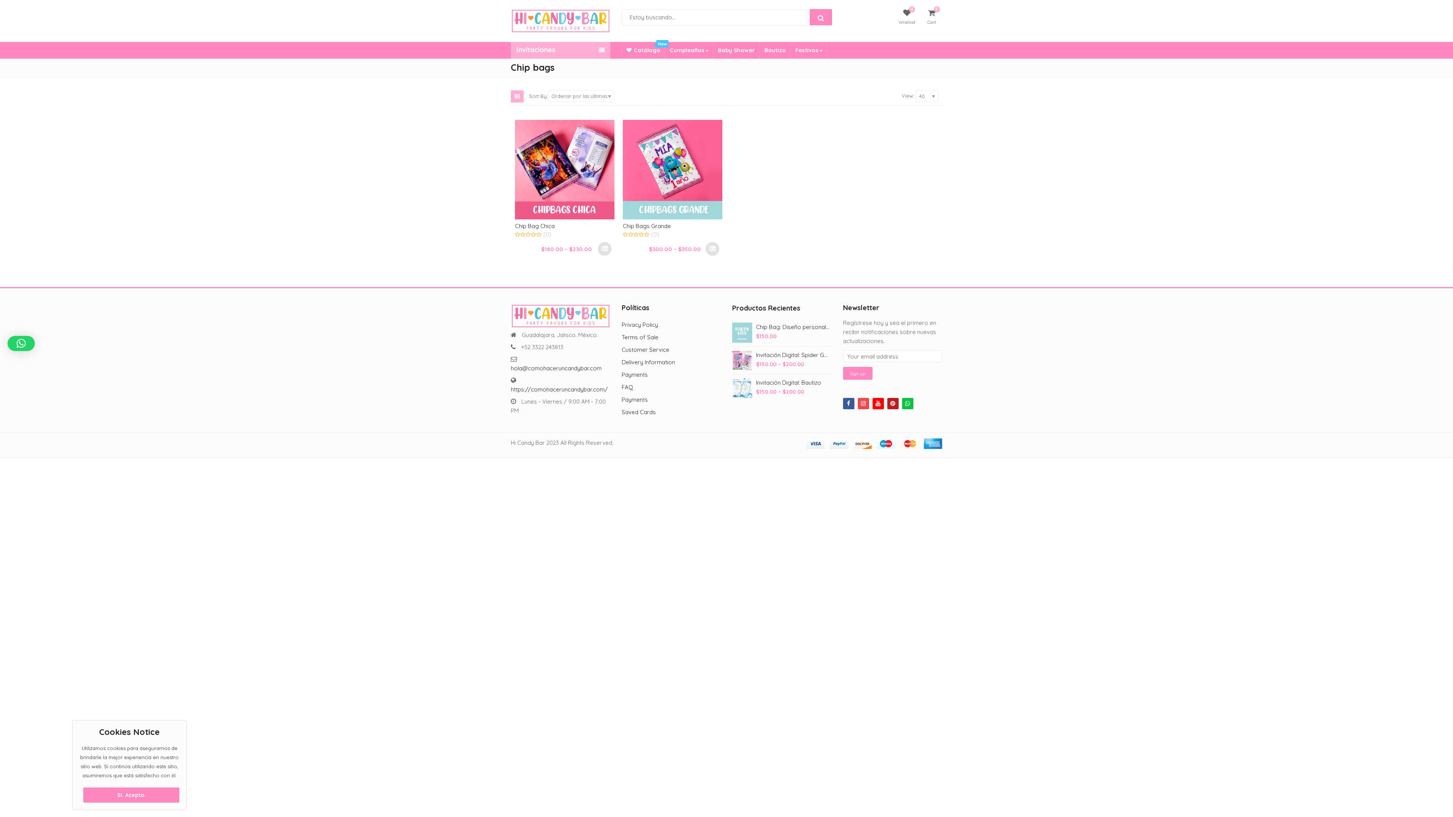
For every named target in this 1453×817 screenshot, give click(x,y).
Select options (604, 249)
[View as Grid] (517, 96)
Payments (635, 374)
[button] (21, 343)
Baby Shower (736, 50)
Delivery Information (648, 362)
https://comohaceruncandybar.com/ (559, 389)
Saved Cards (639, 412)
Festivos (807, 50)
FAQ (627, 387)
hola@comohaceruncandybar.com (556, 368)
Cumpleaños (688, 50)
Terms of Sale (640, 337)
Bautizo (775, 50)
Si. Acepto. (131, 795)
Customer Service (645, 349)
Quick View (568, 225)
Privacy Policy (640, 324)
